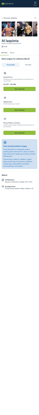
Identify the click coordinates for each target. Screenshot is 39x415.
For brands (11, 65)
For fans (28, 65)
